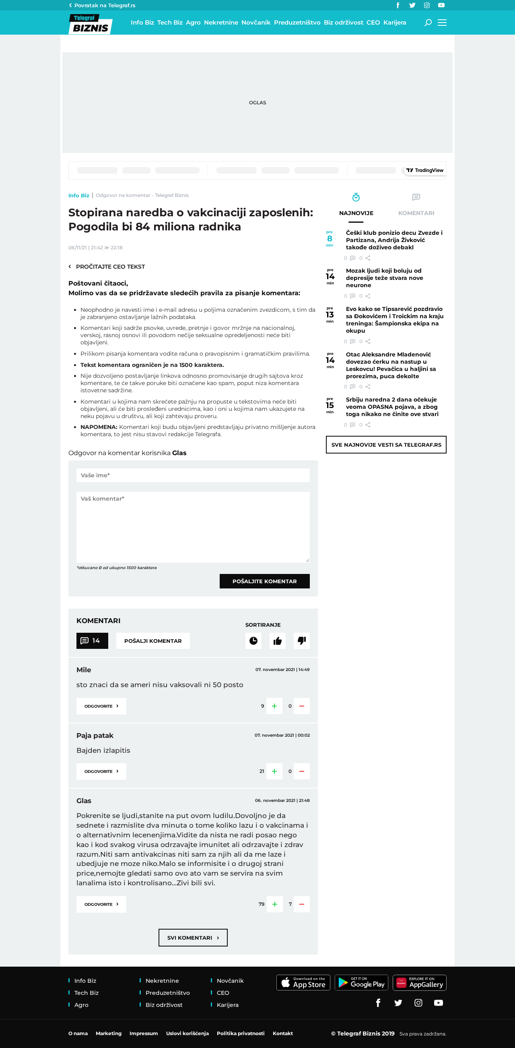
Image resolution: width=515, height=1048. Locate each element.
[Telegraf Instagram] (427, 5)
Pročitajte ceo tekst (106, 266)
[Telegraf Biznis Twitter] (412, 5)
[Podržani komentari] (278, 641)
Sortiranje (263, 624)
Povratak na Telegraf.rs (105, 5)
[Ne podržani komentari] (302, 641)
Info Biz (78, 195)
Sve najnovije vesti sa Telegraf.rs (386, 444)
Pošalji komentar (153, 641)
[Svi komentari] (253, 641)
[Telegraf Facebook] (398, 5)
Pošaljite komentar (265, 581)
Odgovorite (101, 705)
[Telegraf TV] (441, 5)
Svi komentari (193, 937)
